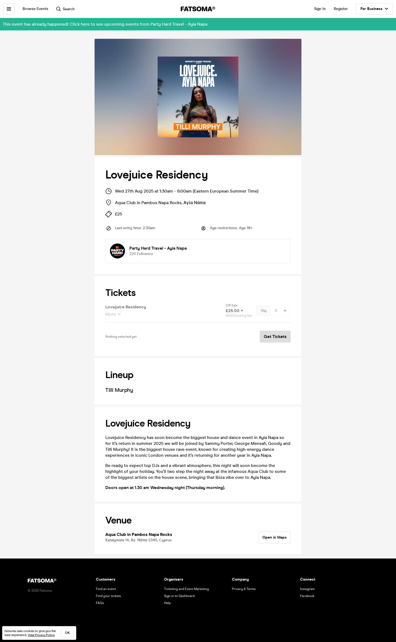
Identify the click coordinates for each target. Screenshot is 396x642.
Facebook (307, 596)
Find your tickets (108, 596)
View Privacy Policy (41, 635)
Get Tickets (275, 336)
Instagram (307, 589)
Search (69, 9)
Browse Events (35, 8)
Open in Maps (274, 537)
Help (167, 603)
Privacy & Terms (244, 589)
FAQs (100, 603)
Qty (263, 310)
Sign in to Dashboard (179, 596)
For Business (371, 8)
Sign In (320, 8)
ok (67, 633)
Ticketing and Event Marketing (186, 589)
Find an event (106, 589)
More (110, 314)
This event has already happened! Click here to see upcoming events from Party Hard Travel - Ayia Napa (105, 24)
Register (341, 8)
